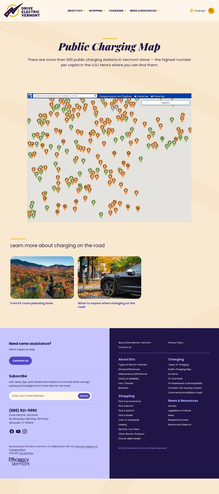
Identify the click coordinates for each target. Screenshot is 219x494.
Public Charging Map (179, 369)
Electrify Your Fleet (128, 429)
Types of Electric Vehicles (132, 364)
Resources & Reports (179, 424)
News (171, 415)
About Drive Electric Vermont (134, 342)
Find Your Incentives (129, 401)
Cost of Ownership (128, 420)
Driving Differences (129, 369)
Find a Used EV (126, 410)
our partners (26, 453)
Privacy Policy (175, 342)
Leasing (122, 424)
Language (197, 10)
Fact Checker (126, 383)
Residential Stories (178, 420)
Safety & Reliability (128, 378)
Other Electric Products (131, 434)
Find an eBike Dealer (129, 438)
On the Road (175, 378)
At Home (173, 374)
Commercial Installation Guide (185, 392)
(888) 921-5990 (23, 410)
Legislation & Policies (179, 410)
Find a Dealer (125, 415)
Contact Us (20, 361)
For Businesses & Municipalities (185, 383)
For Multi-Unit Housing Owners (185, 388)
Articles (172, 406)
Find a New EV (126, 406)
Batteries (123, 388)
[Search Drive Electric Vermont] (211, 11)
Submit (84, 396)
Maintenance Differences (132, 374)
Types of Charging (178, 364)
